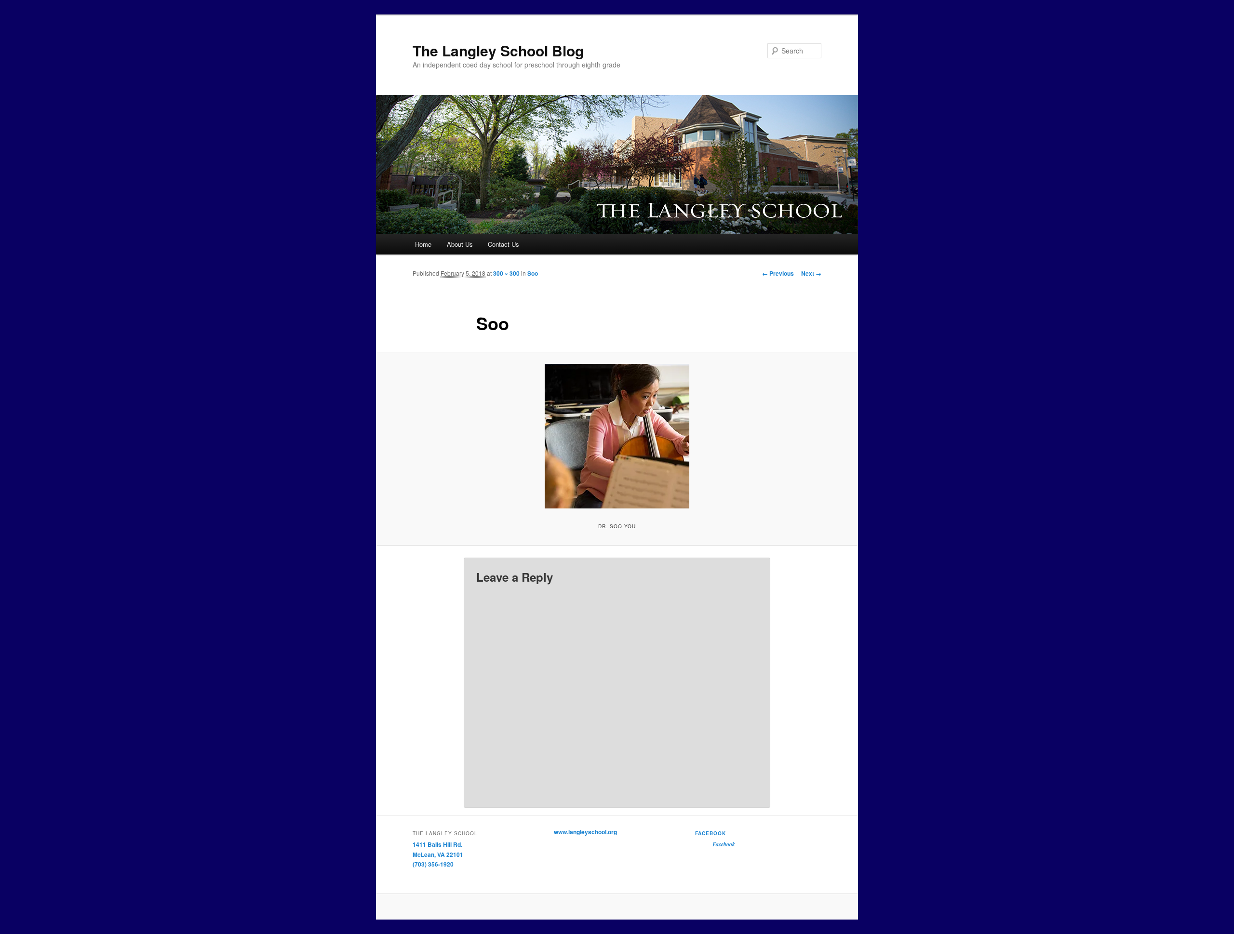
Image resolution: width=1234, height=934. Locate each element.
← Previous (778, 273)
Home (423, 244)
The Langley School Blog (498, 50)
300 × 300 (506, 273)
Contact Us (503, 244)
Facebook (710, 833)
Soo (532, 273)
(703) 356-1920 (433, 864)
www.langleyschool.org (585, 831)
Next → (811, 273)
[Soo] (617, 436)
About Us (460, 244)
